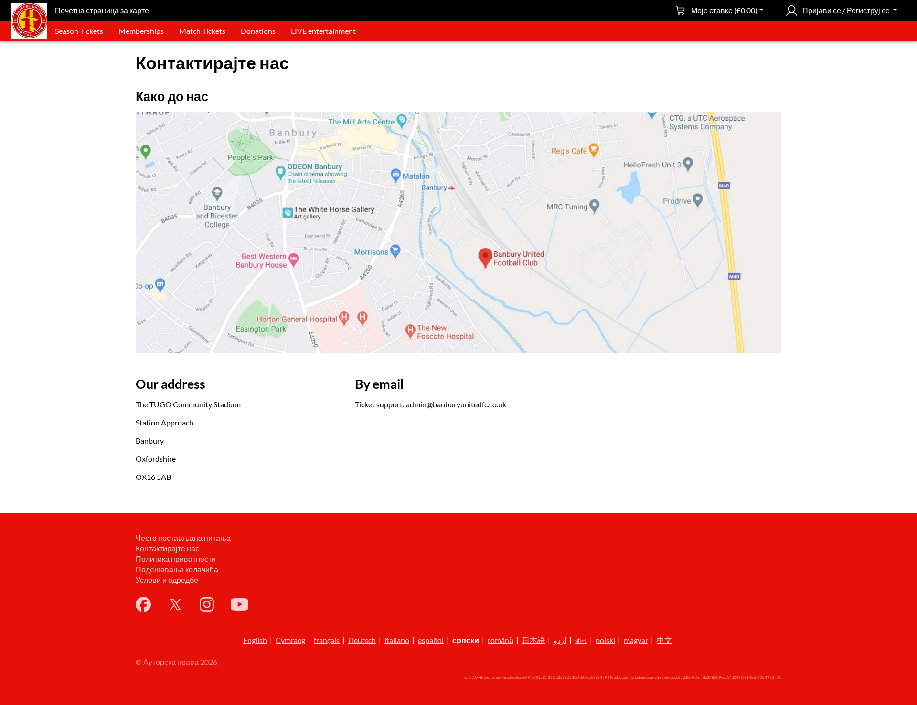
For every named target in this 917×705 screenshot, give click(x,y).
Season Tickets (79, 30)
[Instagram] (207, 604)
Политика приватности (176, 558)
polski (605, 639)
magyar (636, 639)
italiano (396, 639)
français (327, 639)
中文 (664, 639)
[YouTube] (239, 604)
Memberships (141, 30)
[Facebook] (143, 604)
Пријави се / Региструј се (846, 10)
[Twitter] (175, 604)
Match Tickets (202, 30)
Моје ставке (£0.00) (724, 10)
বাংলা (581, 639)
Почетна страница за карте (102, 10)
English (255, 639)
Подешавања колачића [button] (177, 569)
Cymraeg (290, 639)
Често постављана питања (183, 537)
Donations (258, 30)
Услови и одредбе (167, 579)
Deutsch (362, 639)
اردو (560, 639)
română (500, 639)
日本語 (533, 639)
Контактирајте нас (167, 548)
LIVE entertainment (323, 30)
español (431, 639)
